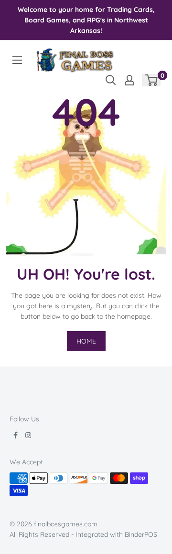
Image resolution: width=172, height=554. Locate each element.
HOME (86, 341)
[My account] (129, 80)
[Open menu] (17, 60)
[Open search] (111, 80)
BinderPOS (141, 534)
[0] (152, 80)
